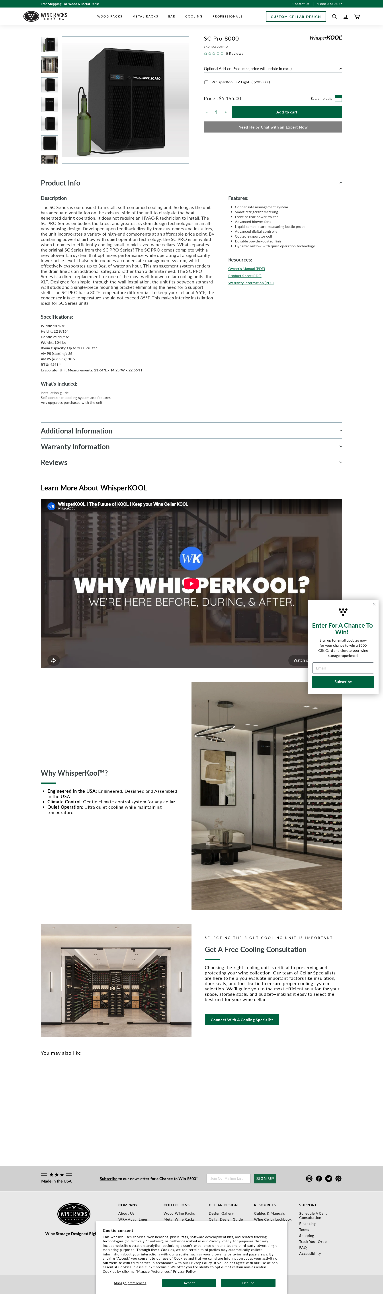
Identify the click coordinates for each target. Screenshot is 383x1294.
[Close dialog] (374, 604)
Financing (307, 1223)
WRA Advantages (133, 1219)
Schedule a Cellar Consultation (314, 1215)
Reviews (54, 462)
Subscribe (108, 1178)
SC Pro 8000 (46, 1123)
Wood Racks (110, 16)
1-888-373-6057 (329, 4)
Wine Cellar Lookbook (273, 1219)
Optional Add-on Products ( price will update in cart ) (247, 68)
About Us (126, 1213)
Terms (304, 1229)
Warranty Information (75, 446)
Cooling (194, 16)
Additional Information (76, 430)
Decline (248, 1282)
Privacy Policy (184, 1271)
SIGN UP (265, 1178)
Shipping (306, 1235)
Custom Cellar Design (296, 16)
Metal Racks (145, 16)
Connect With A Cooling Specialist (242, 1019)
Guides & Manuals (269, 1213)
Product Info (60, 183)
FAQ (303, 1247)
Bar (172, 16)
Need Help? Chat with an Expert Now (273, 127)
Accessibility (310, 1253)
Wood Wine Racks (179, 1213)
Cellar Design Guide (226, 1219)
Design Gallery (221, 1213)
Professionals (228, 16)
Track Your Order (313, 1241)
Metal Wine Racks (179, 1219)
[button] (334, 16)
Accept (189, 1282)
